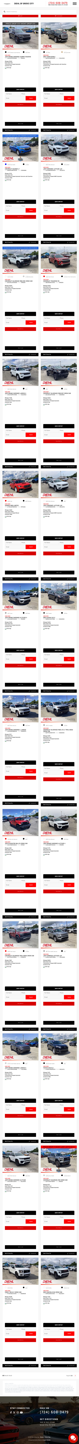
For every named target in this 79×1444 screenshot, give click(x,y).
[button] (37, 35)
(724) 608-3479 (58, 3)
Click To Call (20, 123)
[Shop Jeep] (7, 3)
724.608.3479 (33, 130)
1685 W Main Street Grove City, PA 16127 (58, 5)
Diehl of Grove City (9, 130)
